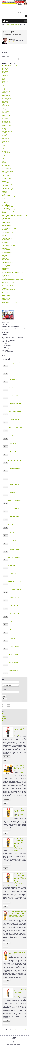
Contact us (14, 1038)
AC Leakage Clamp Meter (6, 86)
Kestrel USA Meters (5, 144)
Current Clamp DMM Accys (7, 98)
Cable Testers (4, 164)
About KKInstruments (6, 67)
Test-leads (4, 278)
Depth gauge (4, 181)
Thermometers (4, 135)
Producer (4, 718)
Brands (3, 78)
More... (5, 760)
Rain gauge (4, 254)
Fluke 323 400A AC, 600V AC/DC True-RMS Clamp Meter (19, 810)
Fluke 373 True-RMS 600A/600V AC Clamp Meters (20, 730)
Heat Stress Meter (5, 202)
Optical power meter (6, 236)
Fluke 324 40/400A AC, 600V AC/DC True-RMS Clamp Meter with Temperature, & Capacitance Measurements (19, 843)
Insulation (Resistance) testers (8, 216)
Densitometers (5, 179)
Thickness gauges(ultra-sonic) (8, 282)
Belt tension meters (6, 75)
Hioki (2, 142)
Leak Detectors (4, 116)
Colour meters (5, 174)
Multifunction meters (6, 231)
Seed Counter (4, 256)
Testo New (4, 161)
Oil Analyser (4, 235)
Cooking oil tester (5, 175)
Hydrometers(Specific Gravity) (8, 211)
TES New (3, 158)
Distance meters (5, 185)
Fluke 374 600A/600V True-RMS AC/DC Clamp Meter (20, 991)
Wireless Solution (5, 304)
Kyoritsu (3, 145)
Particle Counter (5, 124)
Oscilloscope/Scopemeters (7, 238)
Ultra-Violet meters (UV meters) (8, 289)
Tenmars (3, 156)
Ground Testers (5, 108)
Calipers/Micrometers (6, 168)
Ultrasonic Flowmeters (6, 291)
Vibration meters (5, 292)
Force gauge (4, 194)
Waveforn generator (6, 298)
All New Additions (5, 69)
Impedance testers (5, 214)
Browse (5, 365)
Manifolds (4, 224)
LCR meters (4, 219)
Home (8, 24)
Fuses (3, 106)
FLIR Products (4, 84)
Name (3, 713)
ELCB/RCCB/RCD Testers (7, 188)
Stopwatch (4, 269)
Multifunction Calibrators (6, 121)
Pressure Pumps (5, 129)
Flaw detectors (5, 192)
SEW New (3, 155)
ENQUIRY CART (14, 6)
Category (4, 716)
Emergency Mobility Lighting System (9, 189)
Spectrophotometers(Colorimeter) (9, 266)
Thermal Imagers (5, 134)
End (15, 1032)
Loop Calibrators (5, 118)
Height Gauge (4, 204)
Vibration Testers (5, 136)
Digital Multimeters (5, 101)
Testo (3, 159)
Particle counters (5, 239)
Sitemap (14, 1037)
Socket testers (4, 261)
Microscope (4, 226)
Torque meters (5, 284)
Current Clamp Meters (6, 99)
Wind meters (4, 301)
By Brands (17, 24)
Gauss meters (4, 198)
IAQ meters (4, 212)
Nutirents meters (5, 234)
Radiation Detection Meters (7, 131)
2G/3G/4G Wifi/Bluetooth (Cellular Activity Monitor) (12, 65)
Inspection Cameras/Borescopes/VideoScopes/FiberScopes (14, 215)
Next (11, 1032)
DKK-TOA (3, 82)
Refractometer (5, 255)
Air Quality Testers (5, 89)
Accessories (4, 88)
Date (3, 723)
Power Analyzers (5, 128)
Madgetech (4, 148)
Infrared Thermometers (6, 111)
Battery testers (5, 74)
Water (3, 296)
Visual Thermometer (5, 138)
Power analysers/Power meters (8, 246)
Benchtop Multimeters (6, 91)
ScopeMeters (4, 132)
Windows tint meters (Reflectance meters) (10, 302)
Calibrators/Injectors (6, 166)
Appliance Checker (6, 71)
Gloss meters (4, 199)
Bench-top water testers (6, 77)
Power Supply (4, 248)
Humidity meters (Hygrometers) (8, 209)
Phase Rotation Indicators (6, 125)
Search (7, 6)
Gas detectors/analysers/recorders (9, 196)
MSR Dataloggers (5, 151)
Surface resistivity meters (7, 271)
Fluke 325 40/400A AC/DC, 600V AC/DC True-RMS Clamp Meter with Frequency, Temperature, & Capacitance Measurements (20, 878)
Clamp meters (4, 172)
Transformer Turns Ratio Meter (8, 285)
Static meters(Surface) (6, 268)
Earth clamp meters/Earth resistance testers (11, 186)
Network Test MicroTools (6, 122)
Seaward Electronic (5, 154)
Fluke (3, 85)
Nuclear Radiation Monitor (7, 232)
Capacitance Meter (6, 169)
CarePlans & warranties (6, 95)
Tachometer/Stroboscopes (7, 274)
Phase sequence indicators (7, 244)
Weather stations (5, 299)
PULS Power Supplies (6, 152)
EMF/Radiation (5, 191)
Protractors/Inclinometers (7, 252)
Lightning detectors (6, 222)
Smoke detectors (5, 259)
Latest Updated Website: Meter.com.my (14, 1044)
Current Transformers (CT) (7, 176)
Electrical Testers (5, 102)
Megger (3, 149)
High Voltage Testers (6, 205)
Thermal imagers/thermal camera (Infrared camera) (12, 279)
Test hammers (4, 276)
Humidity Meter (4, 109)
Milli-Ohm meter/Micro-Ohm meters (9, 228)
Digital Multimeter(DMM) (7, 184)
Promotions (4, 251)
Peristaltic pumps (5, 242)
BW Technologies (5, 79)
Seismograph (4, 258)
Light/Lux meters (5, 221)
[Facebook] (26, 16)
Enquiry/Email (23, 6)
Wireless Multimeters (5, 141)
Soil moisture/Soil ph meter (7, 262)
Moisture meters (5, 229)
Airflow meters (5, 68)
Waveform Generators (6, 139)
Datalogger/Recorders (6, 178)
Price (3, 720)
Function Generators (5, 105)
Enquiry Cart (14, 1041)
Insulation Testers (5, 114)
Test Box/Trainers (5, 275)
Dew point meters (5, 182)
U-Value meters (5, 288)
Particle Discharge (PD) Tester (8, 241)
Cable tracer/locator (6, 165)
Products (12, 24)
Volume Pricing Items (6, 295)
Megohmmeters (4, 119)
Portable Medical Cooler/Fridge (8, 245)
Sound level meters (6, 265)
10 (8, 1032)
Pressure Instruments (6, 249)
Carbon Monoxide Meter (6, 94)
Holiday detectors (5, 208)
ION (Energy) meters (6, 218)
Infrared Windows (5, 112)
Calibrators (4, 92)
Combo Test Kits (5, 96)
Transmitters (4, 286)
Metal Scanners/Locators (7, 225)
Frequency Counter (6, 195)
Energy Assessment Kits (6, 104)
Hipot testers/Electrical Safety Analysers (10, 206)
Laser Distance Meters (6, 115)
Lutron (3, 146)
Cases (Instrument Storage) (7, 171)
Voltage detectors (5, 294)
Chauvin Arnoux (5, 81)
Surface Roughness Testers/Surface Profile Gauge (12, 272)
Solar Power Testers (6, 264)
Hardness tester (5, 201)
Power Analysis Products (6, 126)
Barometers (4, 72)
